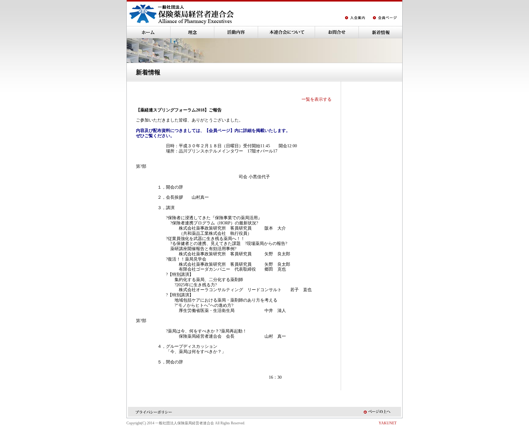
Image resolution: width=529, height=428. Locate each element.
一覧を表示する (317, 99)
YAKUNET (387, 423)
